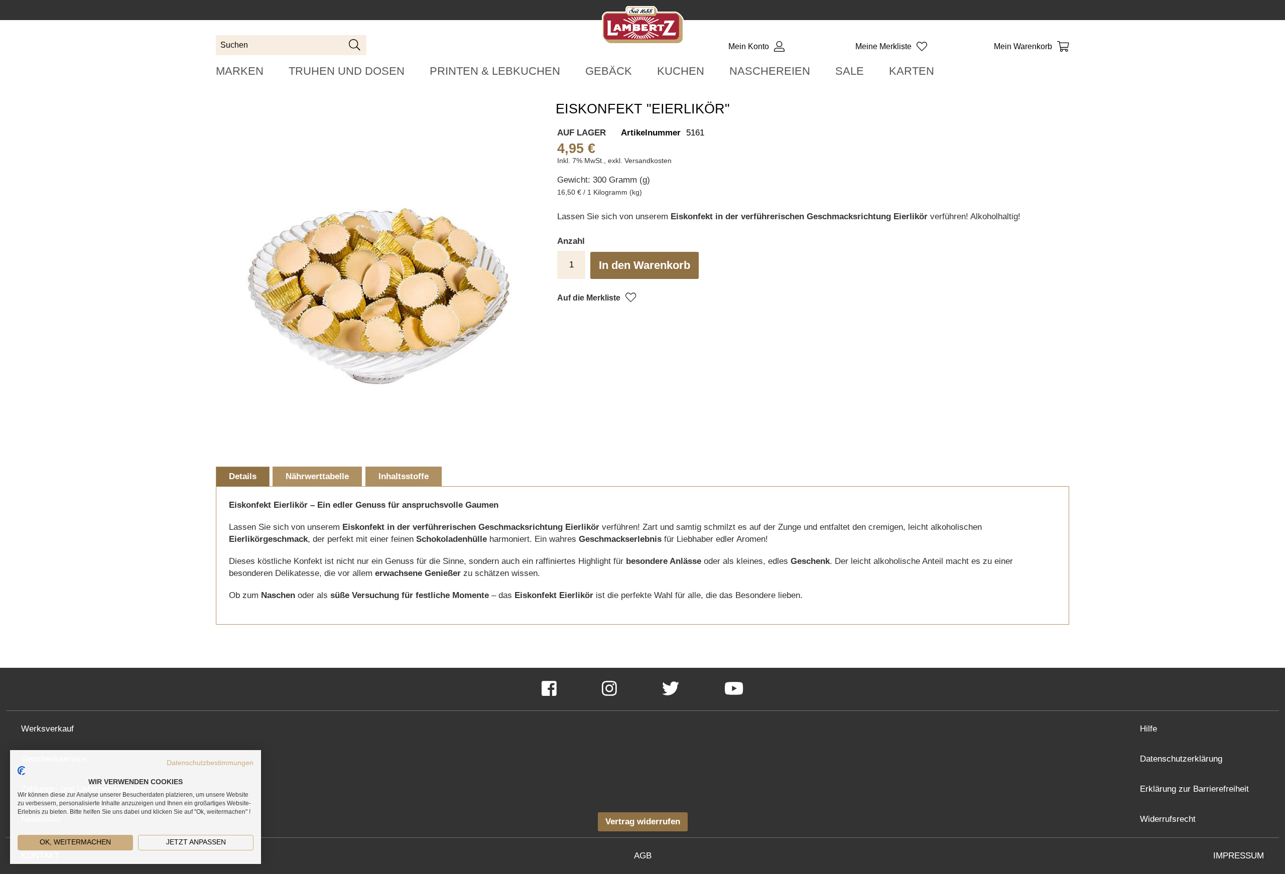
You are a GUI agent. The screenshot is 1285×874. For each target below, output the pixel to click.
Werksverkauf (47, 729)
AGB (643, 855)
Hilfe (1148, 729)
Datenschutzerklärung (1181, 759)
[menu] (642, 71)
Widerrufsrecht (1168, 819)
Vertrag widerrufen (642, 821)
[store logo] (643, 27)
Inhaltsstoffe (403, 476)
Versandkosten (648, 161)
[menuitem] (240, 71)
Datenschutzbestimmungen (210, 763)
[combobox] (291, 45)
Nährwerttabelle (317, 476)
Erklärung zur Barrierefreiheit (1194, 789)
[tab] (243, 477)
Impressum (1238, 855)
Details (242, 476)
